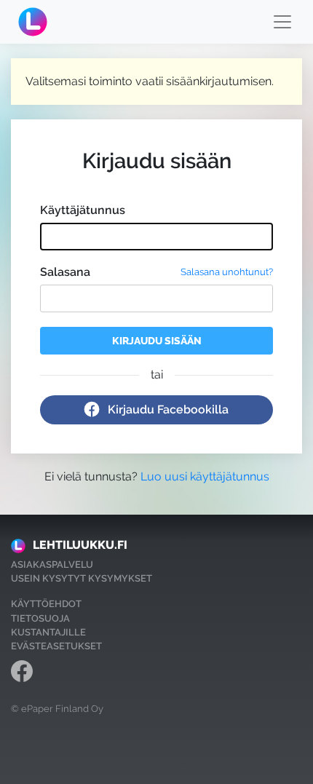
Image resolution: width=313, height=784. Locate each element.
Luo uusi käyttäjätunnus (204, 476)
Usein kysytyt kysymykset (81, 578)
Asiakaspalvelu (52, 564)
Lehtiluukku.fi (80, 545)
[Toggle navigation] (282, 22)
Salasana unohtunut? (227, 271)
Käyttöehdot (46, 603)
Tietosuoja (40, 618)
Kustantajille (48, 632)
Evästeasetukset (56, 646)
